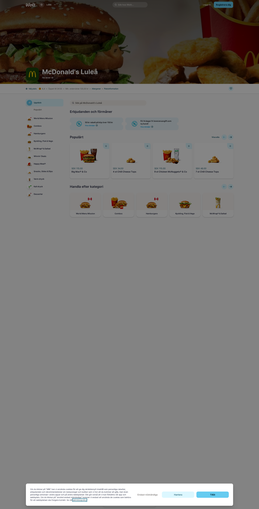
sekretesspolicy (80, 500)
